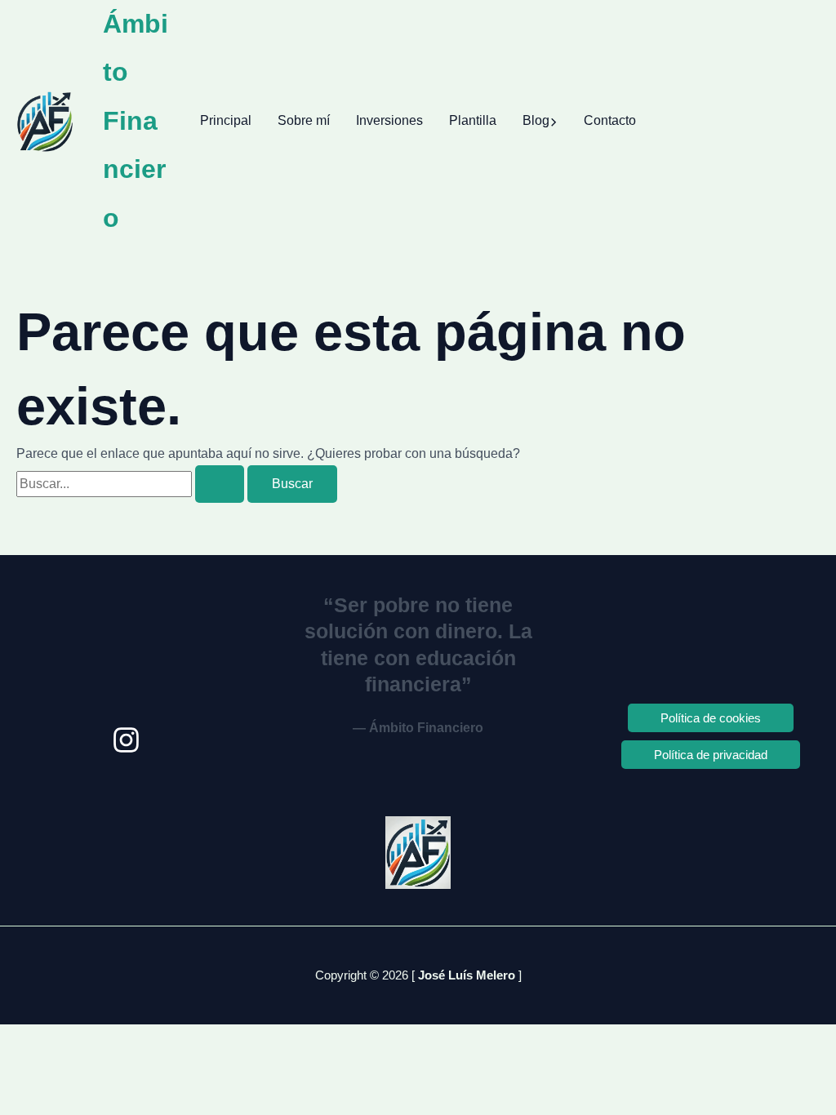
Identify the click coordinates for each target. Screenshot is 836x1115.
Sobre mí (304, 120)
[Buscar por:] (131, 484)
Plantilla (472, 120)
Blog (535, 120)
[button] (553, 120)
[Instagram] (126, 740)
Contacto (610, 120)
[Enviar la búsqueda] (219, 484)
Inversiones (389, 120)
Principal (225, 120)
